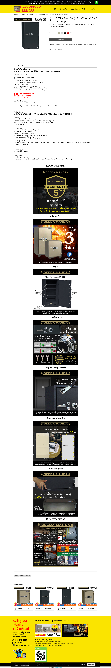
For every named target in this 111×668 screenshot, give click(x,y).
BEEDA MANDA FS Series (90, 44)
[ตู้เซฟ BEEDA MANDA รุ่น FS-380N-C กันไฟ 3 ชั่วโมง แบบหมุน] (30, 34)
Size (50, 46)
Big (54, 46)
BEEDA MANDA (58, 49)
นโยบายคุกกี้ (26, 665)
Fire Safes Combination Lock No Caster (65, 46)
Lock (67, 44)
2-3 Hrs (63, 44)
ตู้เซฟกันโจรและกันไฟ (78, 9)
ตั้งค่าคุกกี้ (83, 664)
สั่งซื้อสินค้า (61, 39)
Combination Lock (73, 44)
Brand (81, 44)
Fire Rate (57, 44)
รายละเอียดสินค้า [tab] (19, 66)
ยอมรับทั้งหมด (91, 664)
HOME (55, 9)
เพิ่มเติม (92, 9)
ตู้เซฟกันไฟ (64, 9)
